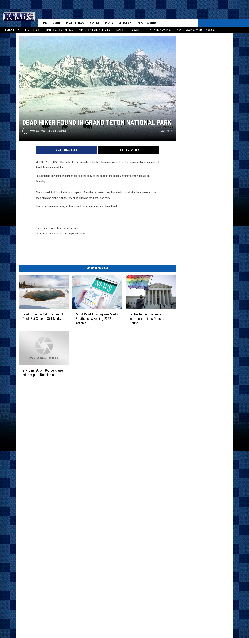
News (81, 23)
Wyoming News (77, 233)
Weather (94, 23)
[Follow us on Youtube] (194, 23)
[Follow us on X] (185, 23)
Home (44, 23)
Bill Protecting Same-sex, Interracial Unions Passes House (146, 318)
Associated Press (37, 131)
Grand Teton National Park (64, 228)
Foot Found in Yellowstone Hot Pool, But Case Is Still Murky (44, 316)
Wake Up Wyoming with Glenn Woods (196, 30)
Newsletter (138, 30)
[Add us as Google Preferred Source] (168, 23)
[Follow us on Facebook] (177, 23)
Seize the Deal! (33, 30)
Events (109, 23)
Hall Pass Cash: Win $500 (59, 30)
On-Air (69, 23)
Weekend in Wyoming (160, 30)
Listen (56, 23)
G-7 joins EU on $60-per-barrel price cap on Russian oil (43, 372)
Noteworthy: (12, 30)
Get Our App (125, 23)
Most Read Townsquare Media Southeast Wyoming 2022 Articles (97, 318)
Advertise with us (148, 23)
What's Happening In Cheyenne (95, 30)
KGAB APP (121, 30)
